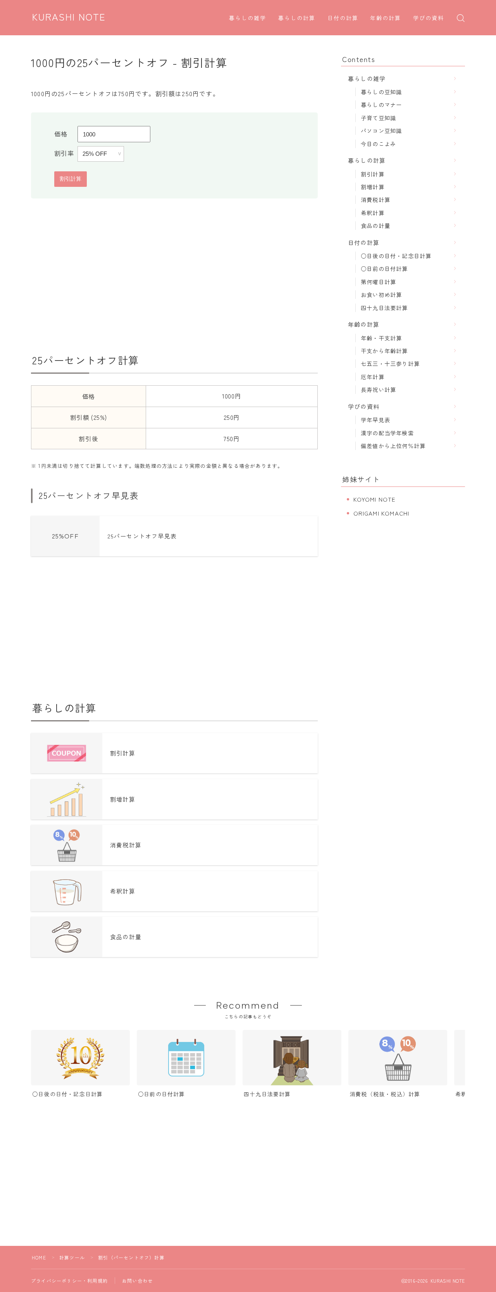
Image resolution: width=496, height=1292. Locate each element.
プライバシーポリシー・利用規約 (69, 1280)
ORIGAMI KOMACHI (381, 513)
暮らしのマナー (381, 104)
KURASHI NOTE (69, 17)
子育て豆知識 (378, 118)
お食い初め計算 (381, 294)
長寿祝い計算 (378, 389)
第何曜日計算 (378, 282)
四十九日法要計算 (384, 308)
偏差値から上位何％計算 (393, 446)
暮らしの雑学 (248, 18)
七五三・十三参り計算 (390, 363)
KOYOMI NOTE (374, 499)
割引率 (64, 153)
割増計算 (372, 187)
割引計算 (372, 174)
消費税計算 (375, 199)
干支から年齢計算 (384, 351)
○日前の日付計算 (384, 268)
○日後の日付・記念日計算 (396, 256)
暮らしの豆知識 (381, 92)
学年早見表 (375, 420)
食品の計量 (375, 225)
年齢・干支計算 (381, 338)
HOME (39, 1257)
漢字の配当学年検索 (387, 433)
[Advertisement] (174, 276)
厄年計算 (372, 377)
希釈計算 (372, 213)
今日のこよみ (378, 144)
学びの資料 (428, 18)
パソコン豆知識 (381, 130)
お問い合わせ (137, 1280)
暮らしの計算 (297, 18)
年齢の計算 (385, 18)
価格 (60, 133)
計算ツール (72, 1257)
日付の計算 (343, 18)
